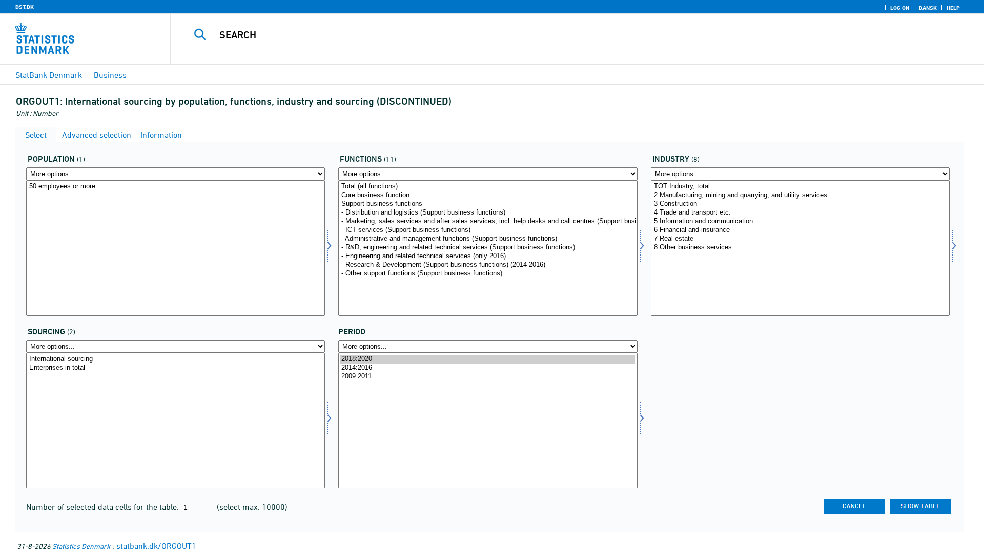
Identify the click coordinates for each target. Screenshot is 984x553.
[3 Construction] (800, 204)
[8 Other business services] (800, 247)
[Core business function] (487, 195)
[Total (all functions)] (487, 186)
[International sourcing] (175, 359)
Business (110, 74)
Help (953, 7)
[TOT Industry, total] (800, 186)
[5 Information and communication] (800, 221)
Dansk (928, 7)
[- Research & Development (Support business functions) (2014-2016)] (487, 265)
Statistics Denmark (81, 546)
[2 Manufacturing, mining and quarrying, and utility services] (800, 195)
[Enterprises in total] (175, 368)
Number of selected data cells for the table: (103, 507)
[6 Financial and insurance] (800, 230)
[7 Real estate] (800, 239)
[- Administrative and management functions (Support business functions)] (487, 239)
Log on (899, 7)
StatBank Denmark (48, 74)
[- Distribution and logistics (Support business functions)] (487, 212)
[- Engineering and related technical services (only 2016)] (487, 256)
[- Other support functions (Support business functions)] (487, 273)
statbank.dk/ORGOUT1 (156, 545)
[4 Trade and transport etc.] (800, 212)
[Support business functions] (487, 204)
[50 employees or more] (175, 186)
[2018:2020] (487, 359)
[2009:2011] (487, 376)
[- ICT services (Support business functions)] (487, 230)
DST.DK (24, 6)
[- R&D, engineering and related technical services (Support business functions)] (487, 247)
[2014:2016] (487, 368)
